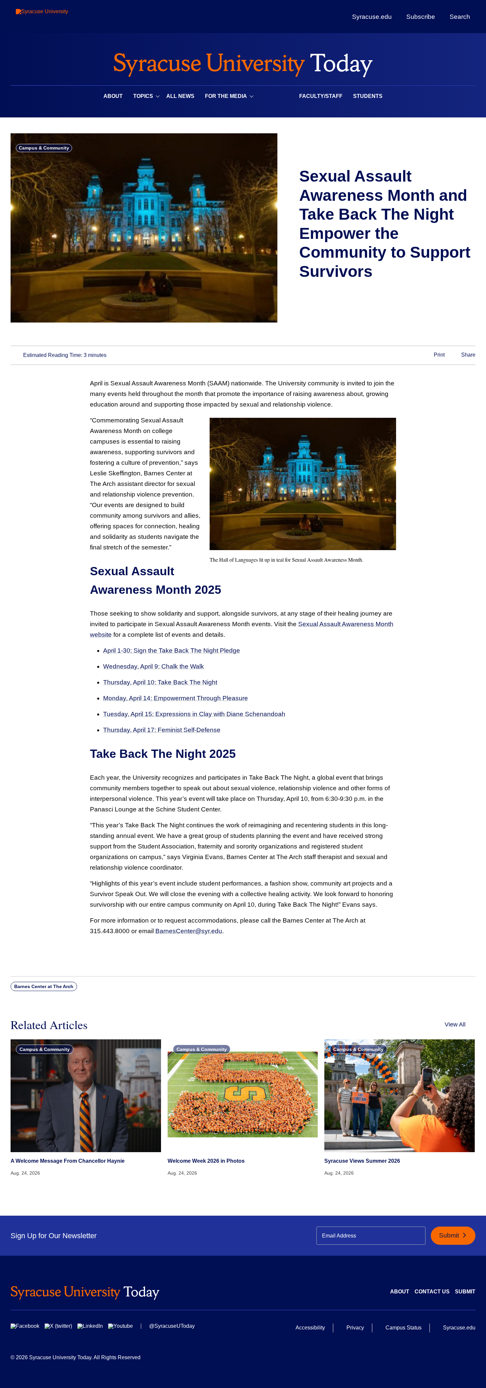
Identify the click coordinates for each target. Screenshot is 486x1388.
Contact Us (432, 1291)
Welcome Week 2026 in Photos (206, 1161)
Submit (450, 1235)
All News (180, 96)
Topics (143, 96)
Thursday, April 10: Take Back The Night (160, 682)
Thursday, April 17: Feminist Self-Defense (162, 729)
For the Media (226, 96)
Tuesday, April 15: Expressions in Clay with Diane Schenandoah (194, 714)
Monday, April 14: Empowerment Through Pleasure (175, 698)
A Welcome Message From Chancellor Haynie (68, 1161)
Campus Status (403, 1327)
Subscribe (420, 16)
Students (368, 96)
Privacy (355, 1327)
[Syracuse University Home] (243, 63)
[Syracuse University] (57, 16)
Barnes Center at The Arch (43, 986)
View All (455, 1024)
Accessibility (310, 1327)
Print (438, 355)
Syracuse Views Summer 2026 (362, 1161)
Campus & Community (44, 148)
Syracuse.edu (372, 17)
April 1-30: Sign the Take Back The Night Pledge (171, 650)
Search (460, 16)
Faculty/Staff (321, 96)
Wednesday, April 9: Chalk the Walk (153, 666)
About (113, 96)
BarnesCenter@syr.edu (188, 931)
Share (467, 355)
